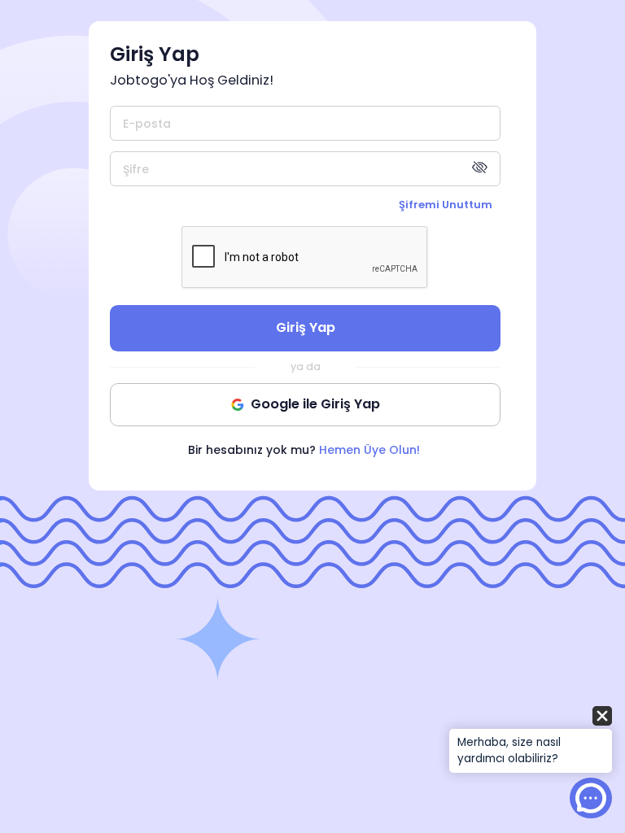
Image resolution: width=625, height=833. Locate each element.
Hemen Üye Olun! (369, 450)
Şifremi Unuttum (445, 204)
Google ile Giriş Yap (315, 404)
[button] (530, 740)
